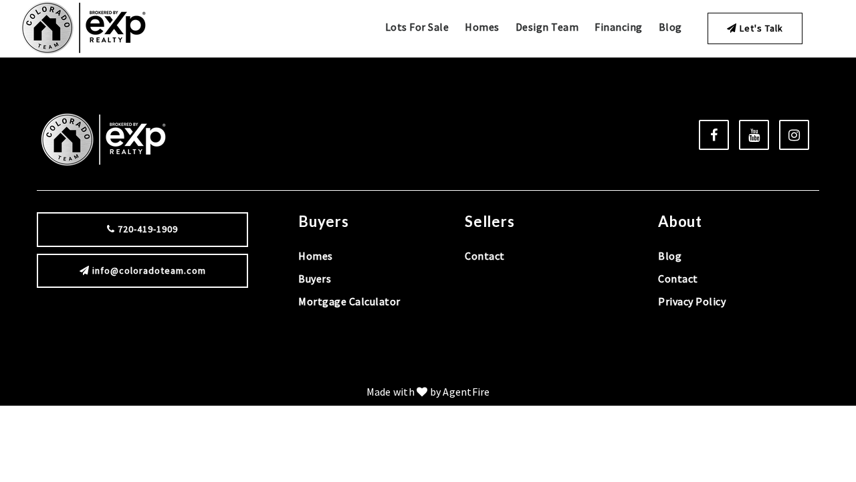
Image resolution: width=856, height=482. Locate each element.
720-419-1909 (146, 229)
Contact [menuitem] (485, 255)
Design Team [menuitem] (547, 26)
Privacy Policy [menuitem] (692, 301)
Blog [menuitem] (670, 26)
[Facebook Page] (714, 135)
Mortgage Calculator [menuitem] (349, 301)
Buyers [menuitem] (314, 278)
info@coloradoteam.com (149, 270)
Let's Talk (760, 28)
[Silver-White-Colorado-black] (83, 26)
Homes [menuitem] (482, 26)
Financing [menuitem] (619, 26)
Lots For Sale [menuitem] (417, 26)
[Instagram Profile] (794, 135)
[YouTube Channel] (754, 135)
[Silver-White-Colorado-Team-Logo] (103, 138)
